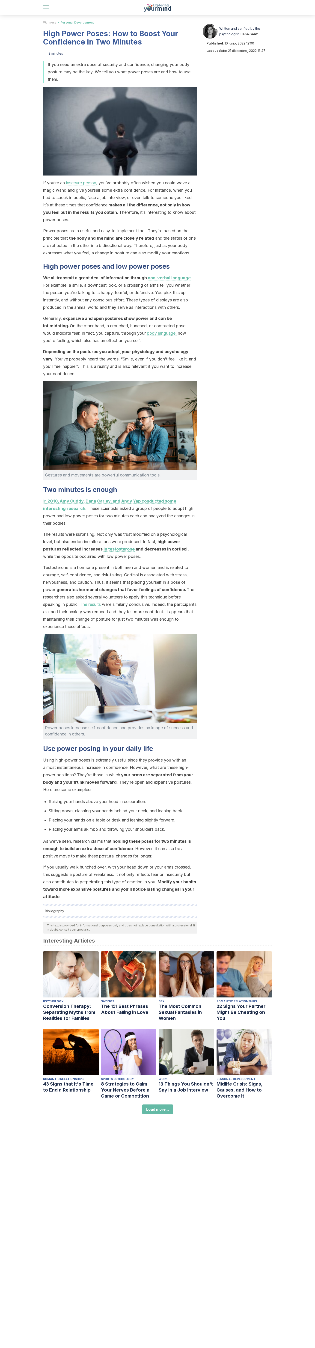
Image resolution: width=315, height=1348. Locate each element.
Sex (161, 1001)
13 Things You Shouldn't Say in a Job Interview (186, 1087)
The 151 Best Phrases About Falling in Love (124, 1009)
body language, (162, 333)
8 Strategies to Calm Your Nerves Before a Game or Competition (125, 1090)
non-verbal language (169, 277)
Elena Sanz (249, 34)
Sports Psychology (117, 1079)
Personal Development (77, 22)
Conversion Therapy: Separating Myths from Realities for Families (69, 1012)
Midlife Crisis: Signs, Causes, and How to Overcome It (239, 1090)
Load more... (157, 1109)
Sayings (107, 1001)
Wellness (49, 22)
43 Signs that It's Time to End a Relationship (68, 1087)
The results (90, 604)
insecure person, (81, 182)
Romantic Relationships (237, 1001)
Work (163, 1079)
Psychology (53, 1001)
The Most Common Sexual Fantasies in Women (180, 1012)
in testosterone (119, 549)
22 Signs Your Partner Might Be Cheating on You (241, 1012)
